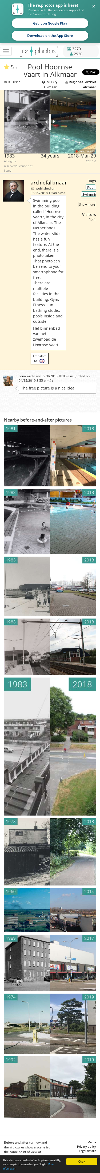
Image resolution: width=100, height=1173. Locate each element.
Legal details (87, 1151)
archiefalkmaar (49, 182)
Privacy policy (86, 1146)
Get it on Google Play (50, 23)
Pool (90, 187)
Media (91, 1142)
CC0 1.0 (91, 161)
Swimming (90, 194)
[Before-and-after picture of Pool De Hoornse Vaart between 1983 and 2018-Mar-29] (50, 586)
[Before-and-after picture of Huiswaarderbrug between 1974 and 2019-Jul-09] (50, 1024)
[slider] (50, 122)
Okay (81, 1161)
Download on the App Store (50, 35)
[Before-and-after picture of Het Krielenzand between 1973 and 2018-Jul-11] (50, 851)
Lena (22, 376)
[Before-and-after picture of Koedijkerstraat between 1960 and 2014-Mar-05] (50, 910)
